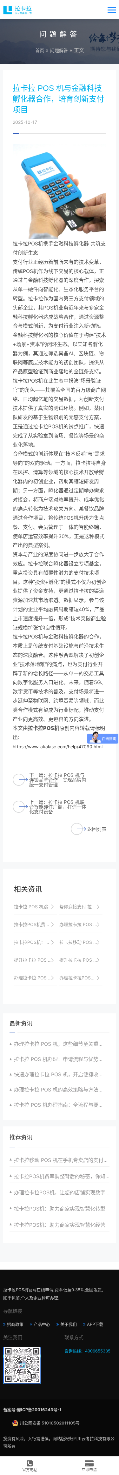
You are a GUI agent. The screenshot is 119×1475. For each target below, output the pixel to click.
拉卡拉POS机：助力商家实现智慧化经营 (59, 1225)
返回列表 (96, 829)
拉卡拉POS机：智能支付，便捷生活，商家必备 (35, 942)
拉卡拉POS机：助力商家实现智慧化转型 (59, 1208)
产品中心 (42, 1324)
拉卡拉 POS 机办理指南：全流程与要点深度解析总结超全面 (61, 1105)
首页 (39, 50)
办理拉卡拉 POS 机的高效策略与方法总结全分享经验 (61, 1089)
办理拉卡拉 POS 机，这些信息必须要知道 (80, 924)
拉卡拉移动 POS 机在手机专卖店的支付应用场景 (61, 1160)
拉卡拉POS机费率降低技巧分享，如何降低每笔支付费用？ (35, 924)
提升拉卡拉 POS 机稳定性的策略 (35, 960)
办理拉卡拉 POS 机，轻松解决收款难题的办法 (35, 977)
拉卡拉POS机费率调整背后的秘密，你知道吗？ (61, 1176)
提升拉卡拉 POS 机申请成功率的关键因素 (80, 960)
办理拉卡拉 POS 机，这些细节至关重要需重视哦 (61, 1044)
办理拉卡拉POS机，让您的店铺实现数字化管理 (61, 1192)
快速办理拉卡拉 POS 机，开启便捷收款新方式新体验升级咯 (61, 1074)
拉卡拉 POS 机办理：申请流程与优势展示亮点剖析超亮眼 (61, 1059)
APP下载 (95, 1324)
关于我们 (68, 1324)
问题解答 (59, 50)
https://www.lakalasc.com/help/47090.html (57, 746)
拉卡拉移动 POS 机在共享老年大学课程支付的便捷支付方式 (80, 942)
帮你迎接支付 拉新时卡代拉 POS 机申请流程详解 (80, 906)
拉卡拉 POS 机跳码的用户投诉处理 (35, 906)
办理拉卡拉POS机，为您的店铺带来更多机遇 (80, 977)
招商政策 (15, 1324)
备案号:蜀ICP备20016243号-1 (32, 1409)
